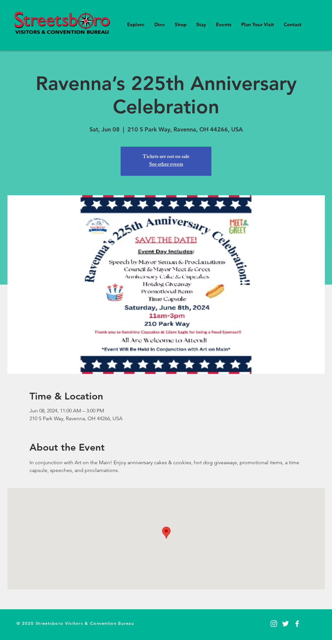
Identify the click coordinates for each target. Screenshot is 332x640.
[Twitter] (285, 623)
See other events (166, 165)
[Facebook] (297, 623)
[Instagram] (273, 623)
